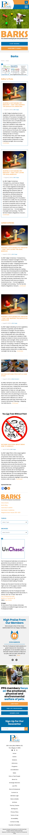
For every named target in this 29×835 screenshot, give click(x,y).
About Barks (5, 503)
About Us (14, 779)
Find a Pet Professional (14, 708)
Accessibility (14, 818)
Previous (13, 660)
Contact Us (14, 792)
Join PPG (14, 786)
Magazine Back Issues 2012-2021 (10, 512)
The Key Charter (14, 805)
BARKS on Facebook (7, 598)
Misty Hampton (15, 379)
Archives (14, 802)
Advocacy (14, 763)
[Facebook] (2, 488)
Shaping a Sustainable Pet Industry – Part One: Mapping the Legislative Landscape (14, 104)
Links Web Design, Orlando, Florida (16, 830)
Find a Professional (14, 789)
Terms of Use (14, 815)
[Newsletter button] (26, 729)
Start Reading (14, 44)
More (18, 655)
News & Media (15, 799)
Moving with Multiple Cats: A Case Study (14, 375)
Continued (6, 143)
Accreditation (14, 769)
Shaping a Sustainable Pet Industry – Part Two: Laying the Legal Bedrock (13, 172)
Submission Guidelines (7, 510)
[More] (8, 488)
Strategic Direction (14, 782)
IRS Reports (14, 809)
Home (14, 753)
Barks (14, 773)
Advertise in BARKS (6, 508)
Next (16, 660)
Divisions (14, 760)
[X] (5, 488)
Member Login (14, 713)
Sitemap (20, 830)
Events (14, 756)
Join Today (14, 704)
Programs (14, 766)
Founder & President (14, 825)
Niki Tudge (16, 109)
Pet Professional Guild (7, 596)
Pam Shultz (8, 600)
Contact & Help (14, 822)
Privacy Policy (14, 812)
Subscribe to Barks (14, 48)
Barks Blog (4, 505)
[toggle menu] (26, 6)
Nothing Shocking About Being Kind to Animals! (13, 445)
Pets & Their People (14, 776)
